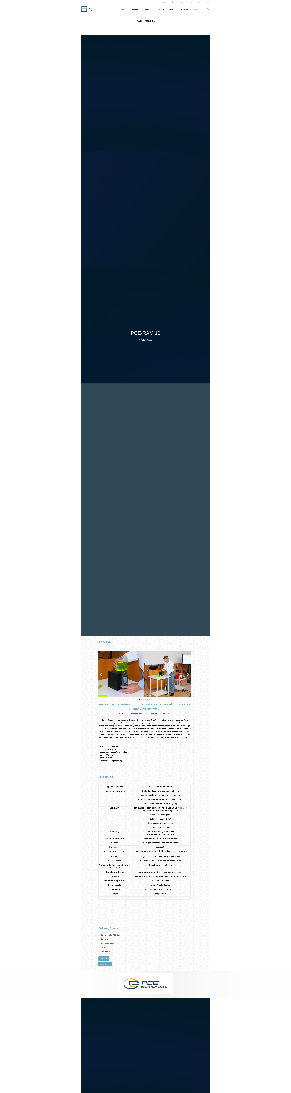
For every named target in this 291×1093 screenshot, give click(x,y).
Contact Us (207, 2)
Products (172, 2)
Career (199, 2)
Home (165, 2)
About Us (182, 2)
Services (191, 2)
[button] (101, 674)
